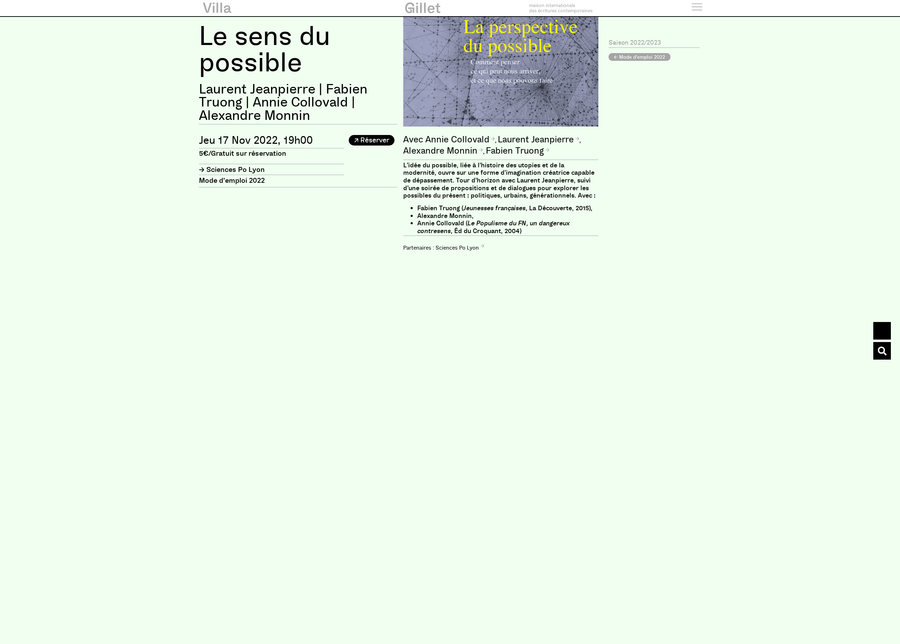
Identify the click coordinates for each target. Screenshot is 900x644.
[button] (371, 140)
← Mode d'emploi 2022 (639, 57)
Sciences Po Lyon (235, 169)
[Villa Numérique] (882, 351)
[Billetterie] (882, 331)
